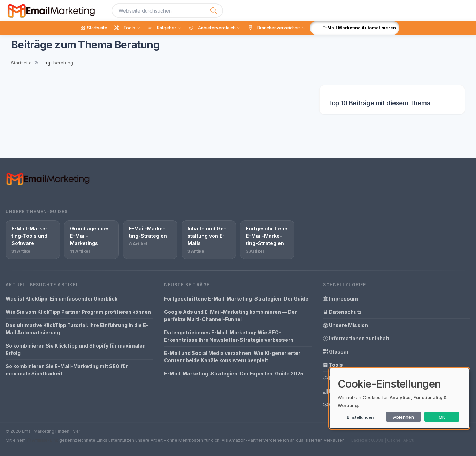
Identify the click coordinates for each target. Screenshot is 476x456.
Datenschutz (345, 312)
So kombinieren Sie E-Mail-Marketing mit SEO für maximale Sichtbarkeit (67, 370)
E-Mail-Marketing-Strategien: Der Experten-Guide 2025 (234, 374)
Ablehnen (403, 417)
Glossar (338, 352)
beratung (63, 63)
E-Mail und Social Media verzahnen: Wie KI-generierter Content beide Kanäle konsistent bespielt (232, 356)
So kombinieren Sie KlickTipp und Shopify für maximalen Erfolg (76, 349)
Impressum (343, 299)
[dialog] (399, 398)
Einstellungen (360, 417)
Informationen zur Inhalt (358, 338)
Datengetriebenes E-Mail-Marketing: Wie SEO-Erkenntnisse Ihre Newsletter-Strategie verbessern (228, 336)
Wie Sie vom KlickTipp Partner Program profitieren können (78, 312)
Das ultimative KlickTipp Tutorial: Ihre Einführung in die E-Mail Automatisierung (77, 328)
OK (442, 417)
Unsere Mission (348, 325)
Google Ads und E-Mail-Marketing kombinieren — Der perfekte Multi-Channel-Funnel (230, 315)
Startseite (21, 63)
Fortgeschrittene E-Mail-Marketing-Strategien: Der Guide (236, 299)
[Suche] (213, 10)
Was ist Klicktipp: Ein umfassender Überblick (61, 299)
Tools (335, 365)
